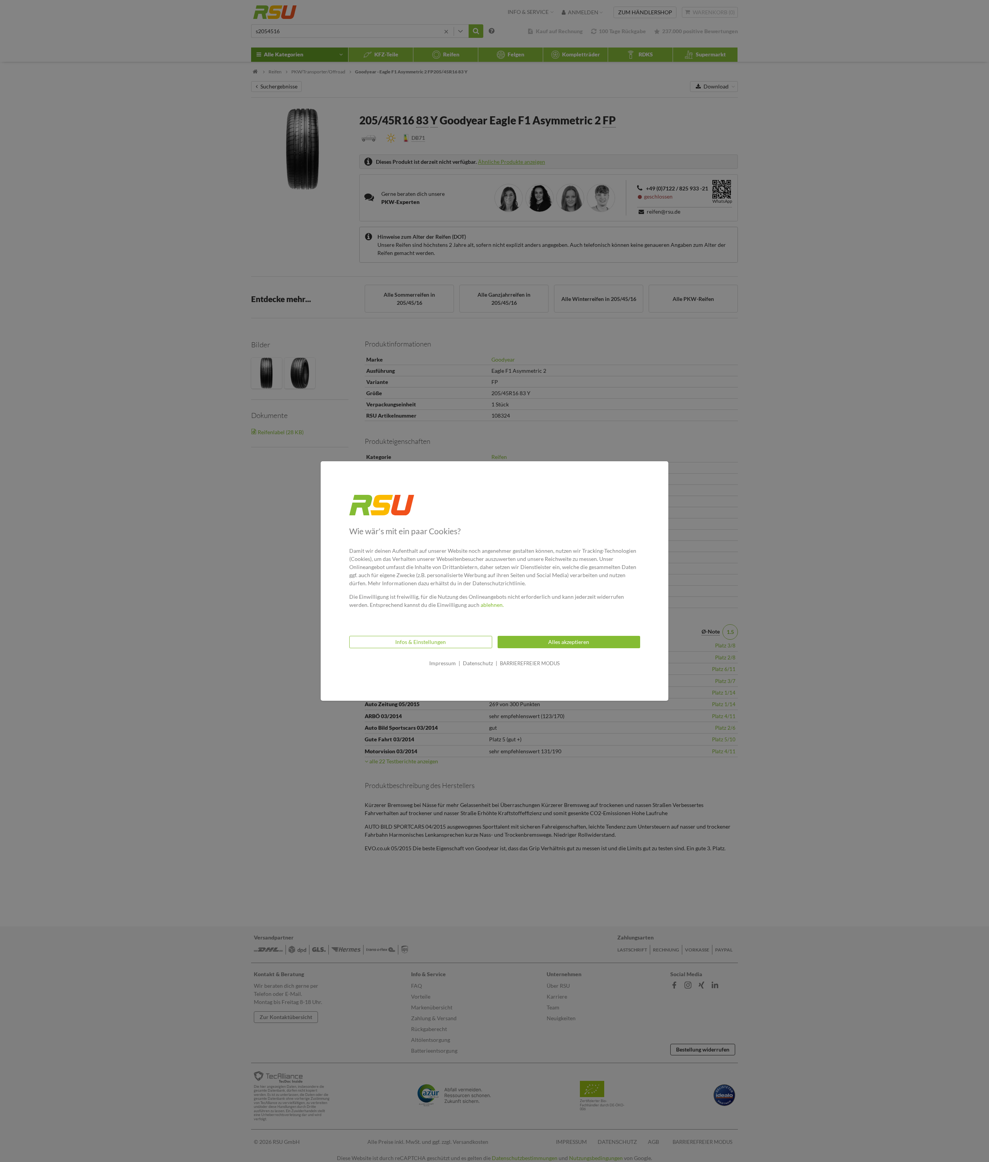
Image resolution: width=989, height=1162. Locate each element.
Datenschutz (478, 663)
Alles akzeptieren (568, 642)
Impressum (442, 663)
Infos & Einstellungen (420, 642)
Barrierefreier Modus (530, 663)
